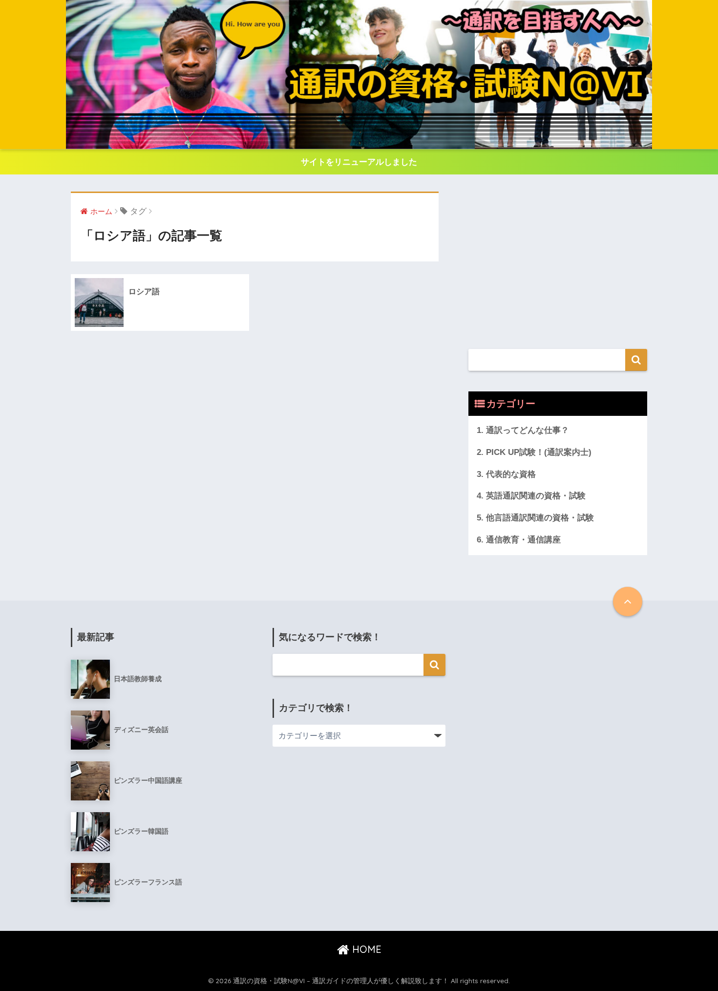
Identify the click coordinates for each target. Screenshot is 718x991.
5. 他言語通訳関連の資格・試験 (535, 517)
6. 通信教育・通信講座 (519, 539)
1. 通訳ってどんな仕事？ (523, 430)
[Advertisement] (557, 260)
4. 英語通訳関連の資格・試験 (531, 495)
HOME (365, 949)
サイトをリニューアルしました (359, 162)
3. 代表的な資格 (506, 474)
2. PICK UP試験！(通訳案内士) (534, 452)
